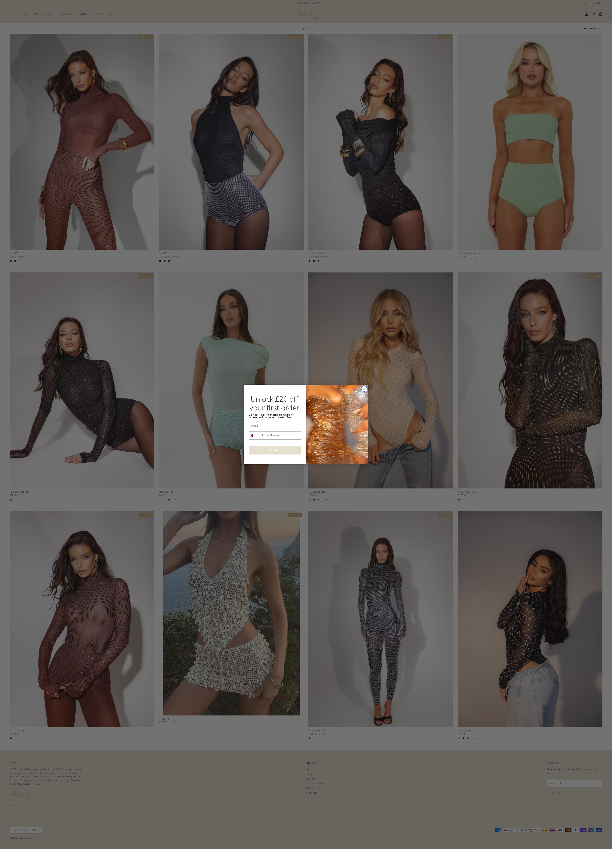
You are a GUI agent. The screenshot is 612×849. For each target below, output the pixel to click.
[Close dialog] (364, 388)
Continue (275, 450)
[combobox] (254, 435)
